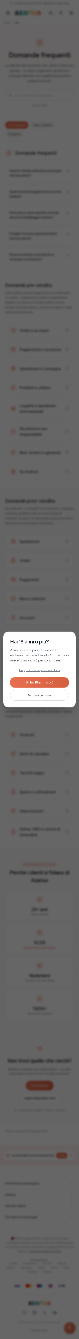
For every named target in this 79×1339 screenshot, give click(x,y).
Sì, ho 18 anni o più (39, 682)
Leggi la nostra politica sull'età (39, 670)
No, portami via (39, 695)
